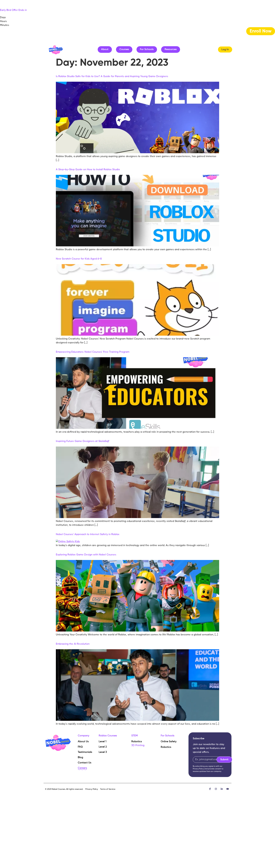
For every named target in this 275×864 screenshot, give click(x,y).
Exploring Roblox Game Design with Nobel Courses (86, 554)
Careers (82, 768)
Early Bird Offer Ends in (13, 10)
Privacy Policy (198, 769)
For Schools (147, 49)
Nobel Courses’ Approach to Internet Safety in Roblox (87, 534)
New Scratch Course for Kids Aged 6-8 (79, 259)
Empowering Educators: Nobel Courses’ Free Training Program (92, 352)
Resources (171, 49)
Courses (124, 49)
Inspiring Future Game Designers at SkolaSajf (82, 441)
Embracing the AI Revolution (73, 644)
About (104, 49)
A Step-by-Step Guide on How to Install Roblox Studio (88, 169)
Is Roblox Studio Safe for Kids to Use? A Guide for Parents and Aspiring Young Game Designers (112, 76)
